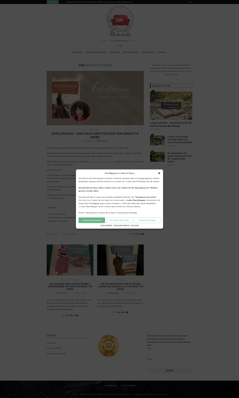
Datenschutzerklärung (122, 225)
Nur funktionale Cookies (119, 220)
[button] (159, 173)
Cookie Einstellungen (147, 220)
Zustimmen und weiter (92, 220)
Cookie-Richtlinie (106, 225)
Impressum (135, 225)
